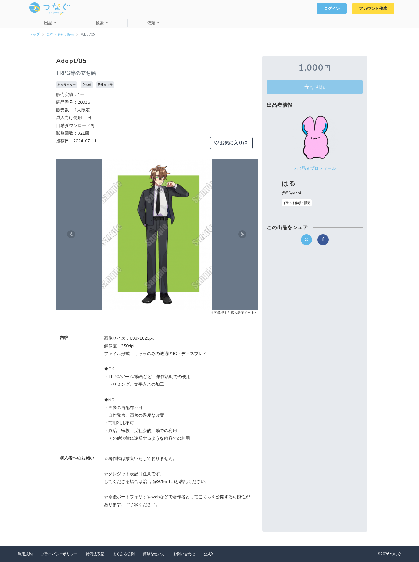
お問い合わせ (184, 554)
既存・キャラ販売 (60, 34)
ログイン (332, 8)
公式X (208, 554)
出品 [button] (48, 23)
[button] (71, 234)
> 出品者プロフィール (315, 168)
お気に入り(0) (234, 143)
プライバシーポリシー (59, 554)
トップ (34, 34)
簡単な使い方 (154, 554)
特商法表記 (95, 554)
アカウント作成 (373, 8)
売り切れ (314, 86)
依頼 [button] (151, 23)
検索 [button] (100, 23)
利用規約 (25, 554)
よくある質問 (124, 554)
